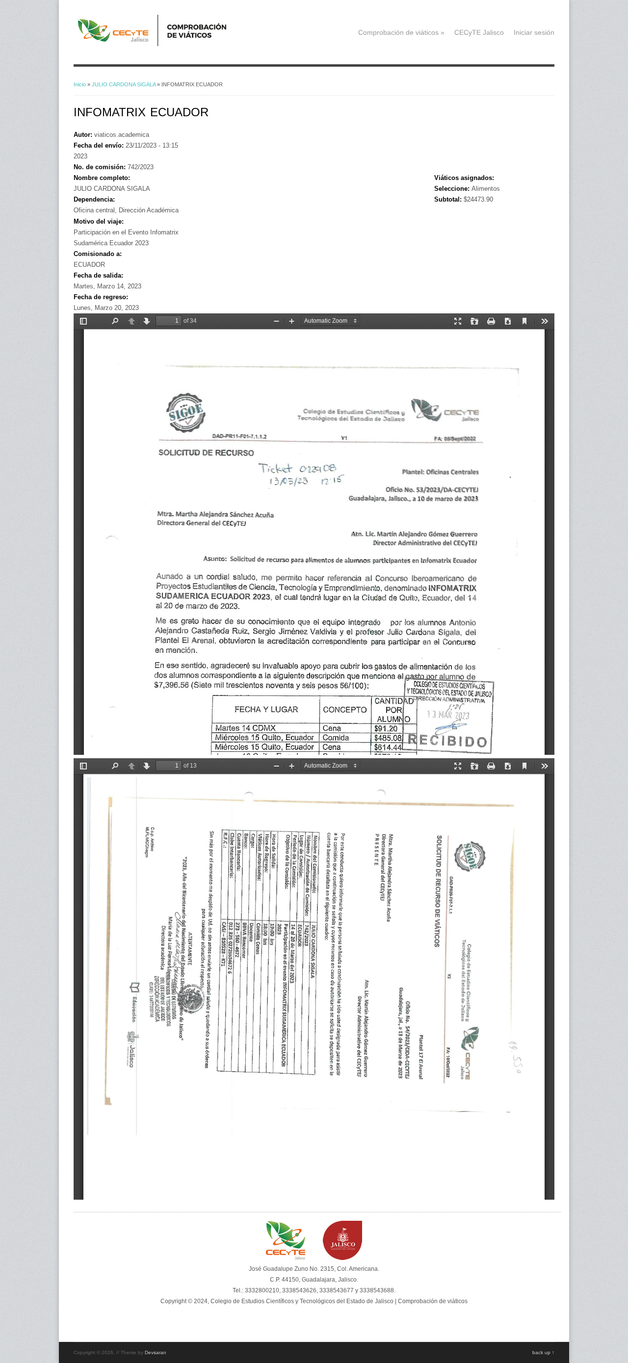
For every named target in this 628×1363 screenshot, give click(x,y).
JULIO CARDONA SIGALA (124, 84)
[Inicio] (167, 44)
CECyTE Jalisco (479, 32)
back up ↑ (543, 1352)
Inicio (80, 84)
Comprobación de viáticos (401, 32)
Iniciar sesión (534, 32)
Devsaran (155, 1352)
